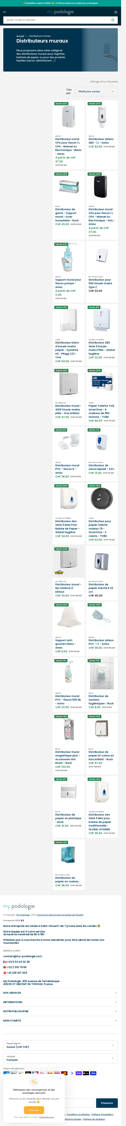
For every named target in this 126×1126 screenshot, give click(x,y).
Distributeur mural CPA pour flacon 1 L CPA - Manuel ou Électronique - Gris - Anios (102, 217)
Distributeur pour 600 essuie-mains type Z (100, 283)
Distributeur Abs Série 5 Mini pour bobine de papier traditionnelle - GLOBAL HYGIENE (100, 822)
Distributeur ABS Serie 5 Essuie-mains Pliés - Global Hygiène (102, 348)
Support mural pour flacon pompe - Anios (68, 283)
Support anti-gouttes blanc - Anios (65, 644)
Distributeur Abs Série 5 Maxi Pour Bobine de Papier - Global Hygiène (67, 527)
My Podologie (23, 914)
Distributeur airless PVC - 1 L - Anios (101, 642)
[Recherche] (113, 20)
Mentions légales (72, 1119)
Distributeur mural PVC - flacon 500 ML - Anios (68, 699)
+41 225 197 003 (17, 973)
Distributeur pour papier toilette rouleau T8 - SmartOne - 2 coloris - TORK (100, 529)
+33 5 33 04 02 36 (18, 962)
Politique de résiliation (94, 1119)
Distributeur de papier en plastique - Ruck (68, 818)
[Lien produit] (69, 134)
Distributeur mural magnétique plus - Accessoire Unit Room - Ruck (67, 757)
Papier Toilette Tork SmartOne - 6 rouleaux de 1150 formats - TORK (101, 411)
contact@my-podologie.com (22, 956)
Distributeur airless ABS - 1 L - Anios (101, 141)
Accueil (20, 36)
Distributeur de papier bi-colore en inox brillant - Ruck (101, 755)
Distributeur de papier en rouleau (67, 879)
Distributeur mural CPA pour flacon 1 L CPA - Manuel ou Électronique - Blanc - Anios (68, 146)
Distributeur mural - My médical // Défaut (68, 588)
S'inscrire (107, 1103)
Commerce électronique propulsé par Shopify (60, 914)
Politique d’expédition (102, 1114)
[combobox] (60, 20)
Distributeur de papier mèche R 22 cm (101, 588)
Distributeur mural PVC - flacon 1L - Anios (67, 469)
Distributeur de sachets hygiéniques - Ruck (101, 699)
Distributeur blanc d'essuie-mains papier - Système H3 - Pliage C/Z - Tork (67, 350)
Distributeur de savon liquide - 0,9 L (102, 467)
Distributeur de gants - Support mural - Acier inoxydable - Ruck (67, 215)
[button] (4, 12)
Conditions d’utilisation (78, 1114)
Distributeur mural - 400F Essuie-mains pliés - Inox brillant (68, 409)
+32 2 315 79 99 (16, 967)
